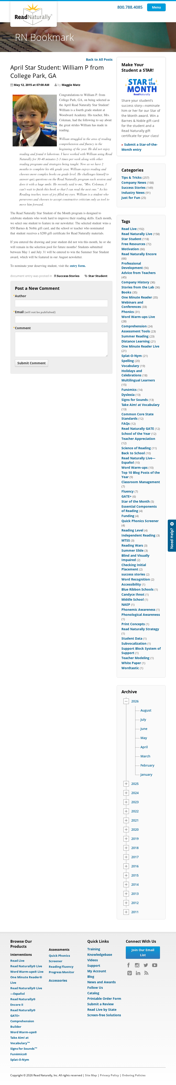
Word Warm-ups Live (138, 317)
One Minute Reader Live (140, 346)
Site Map (91, 1075)
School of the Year (135, 433)
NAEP (125, 604)
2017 (135, 857)
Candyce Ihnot (132, 594)
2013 (135, 894)
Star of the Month (135, 501)
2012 (135, 903)
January (146, 775)
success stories (133, 574)
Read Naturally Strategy (140, 629)
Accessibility (131, 584)
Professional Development (132, 265)
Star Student (97, 276)
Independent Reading (138, 535)
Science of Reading (136, 448)
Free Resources (133, 244)
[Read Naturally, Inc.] (33, 14)
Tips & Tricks (131, 177)
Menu (156, 7)
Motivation (130, 249)
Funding (127, 516)
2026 (135, 701)
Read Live (129, 229)
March (145, 756)
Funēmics (129, 389)
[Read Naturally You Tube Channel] (154, 965)
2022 (135, 811)
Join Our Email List (143, 952)
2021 (135, 820)
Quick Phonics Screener (140, 521)
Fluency (127, 491)
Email (35, 312)
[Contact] (172, 536)
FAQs (125, 423)
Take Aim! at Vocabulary (140, 405)
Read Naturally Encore (139, 254)
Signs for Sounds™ (23, 1049)
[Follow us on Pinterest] (129, 973)
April (144, 747)
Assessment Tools (135, 331)
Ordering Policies (134, 1075)
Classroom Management (140, 482)
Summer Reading (134, 336)
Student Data (131, 638)
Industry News (133, 192)
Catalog (93, 993)
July (143, 720)
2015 (135, 875)
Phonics (127, 312)
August (145, 710)
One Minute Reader (136, 297)
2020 (135, 829)
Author (20, 296)
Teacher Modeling (135, 658)
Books (126, 292)
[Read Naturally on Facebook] (129, 965)
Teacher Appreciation (138, 438)
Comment (23, 328)
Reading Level (132, 530)
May (143, 738)
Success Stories (68, 276)
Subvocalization (133, 643)
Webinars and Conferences (132, 304)
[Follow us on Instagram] (137, 965)
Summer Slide (132, 550)
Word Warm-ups (134, 467)
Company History (135, 282)
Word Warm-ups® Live (27, 972)
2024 (135, 793)
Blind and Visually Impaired (135, 557)
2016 (135, 866)
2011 (135, 912)
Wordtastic (130, 668)
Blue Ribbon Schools (137, 589)
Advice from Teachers (138, 273)
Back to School (133, 453)
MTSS (125, 540)
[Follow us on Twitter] (145, 965)
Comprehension (134, 326)
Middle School (132, 599)
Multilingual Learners (138, 380)
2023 (135, 802)
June (143, 729)
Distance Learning (135, 341)
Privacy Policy (109, 1075)
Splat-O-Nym (131, 355)
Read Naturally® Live (26, 966)
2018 (135, 848)
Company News (133, 182)
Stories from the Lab (137, 287)
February (147, 765)
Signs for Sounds (134, 399)
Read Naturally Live (136, 234)
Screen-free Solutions (104, 1015)
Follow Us (95, 987)
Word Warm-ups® (23, 1032)
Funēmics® (18, 1054)
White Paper (131, 663)
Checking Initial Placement (133, 567)
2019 (135, 839)
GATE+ (126, 496)
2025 (135, 784)
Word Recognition (135, 579)
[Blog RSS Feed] (146, 973)
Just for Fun (130, 197)
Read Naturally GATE (137, 428)
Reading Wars (132, 545)
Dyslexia (128, 394)
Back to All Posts (99, 59)
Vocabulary (130, 366)
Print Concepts (133, 624)
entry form (77, 265)
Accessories (58, 980)
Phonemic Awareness (138, 609)
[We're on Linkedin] (138, 973)
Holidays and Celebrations (131, 373)
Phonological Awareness (140, 614)
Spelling (127, 361)
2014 (135, 884)
